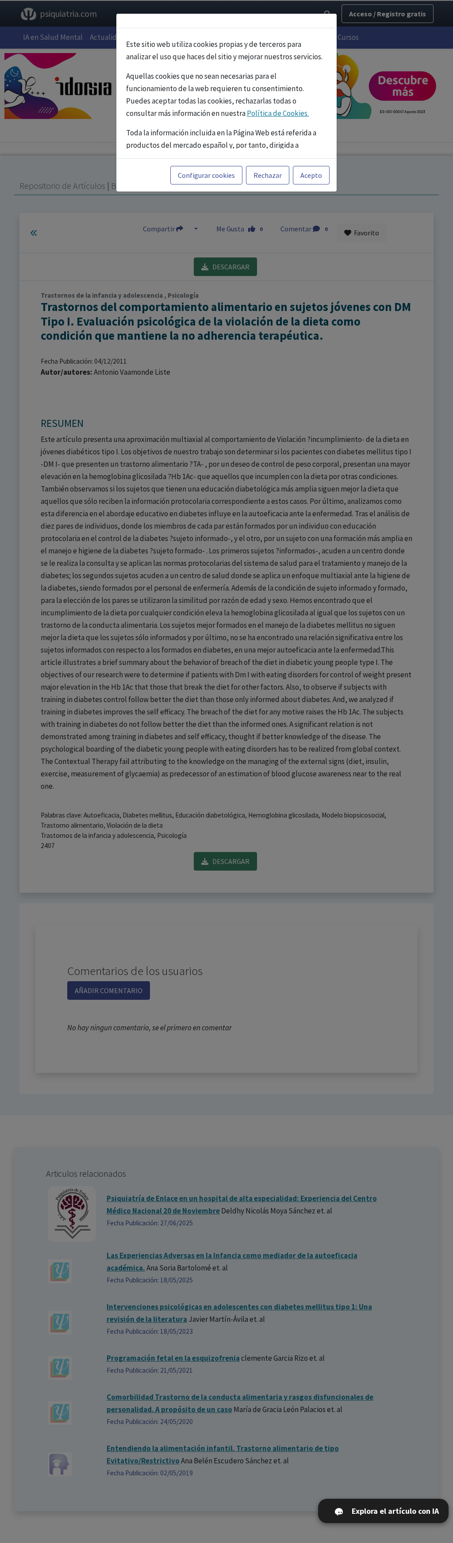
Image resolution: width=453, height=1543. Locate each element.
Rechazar (267, 175)
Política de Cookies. (278, 113)
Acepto (311, 175)
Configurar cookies (206, 175)
